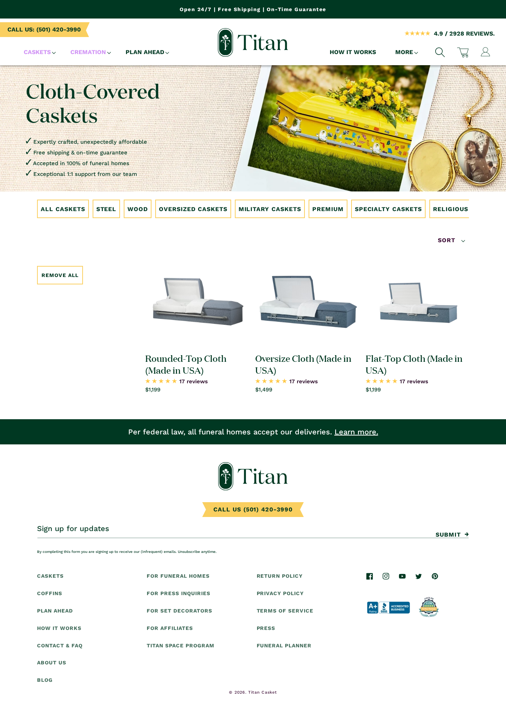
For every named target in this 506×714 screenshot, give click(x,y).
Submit (448, 534)
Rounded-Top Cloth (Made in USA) (185, 363)
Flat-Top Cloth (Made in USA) (414, 363)
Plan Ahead (55, 610)
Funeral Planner (284, 645)
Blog (45, 680)
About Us (51, 662)
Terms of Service (285, 610)
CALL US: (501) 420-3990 (44, 29)
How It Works (59, 628)
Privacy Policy (280, 593)
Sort (447, 240)
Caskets (50, 576)
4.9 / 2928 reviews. (464, 33)
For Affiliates (170, 628)
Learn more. (356, 431)
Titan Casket (262, 692)
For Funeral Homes (178, 576)
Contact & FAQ (59, 645)
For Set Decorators (179, 610)
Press (266, 628)
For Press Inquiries (178, 593)
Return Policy (280, 576)
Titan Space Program (180, 645)
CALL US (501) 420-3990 (253, 509)
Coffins (49, 593)
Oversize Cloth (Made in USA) (303, 363)
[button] (37, 52)
